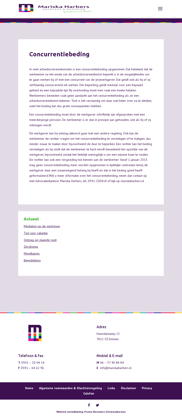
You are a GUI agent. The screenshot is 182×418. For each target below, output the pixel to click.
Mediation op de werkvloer (42, 226)
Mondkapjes (32, 253)
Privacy (147, 388)
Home (29, 388)
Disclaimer (128, 388)
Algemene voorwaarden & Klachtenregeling (70, 388)
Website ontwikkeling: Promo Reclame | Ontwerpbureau (91, 411)
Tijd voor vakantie (36, 233)
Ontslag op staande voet (40, 240)
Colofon (88, 393)
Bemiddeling (32, 260)
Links (111, 388)
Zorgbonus (31, 247)
